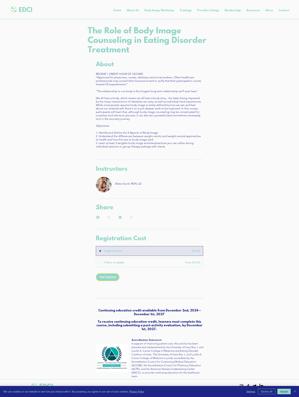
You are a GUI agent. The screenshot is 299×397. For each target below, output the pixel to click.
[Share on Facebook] (98, 217)
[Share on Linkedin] (120, 217)
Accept (284, 391)
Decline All (266, 391)
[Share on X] (109, 217)
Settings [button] (250, 391)
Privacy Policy (136, 391)
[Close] (295, 391)
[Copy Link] (131, 217)
